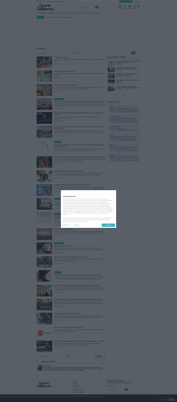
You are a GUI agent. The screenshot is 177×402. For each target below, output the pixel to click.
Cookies (71, 221)
